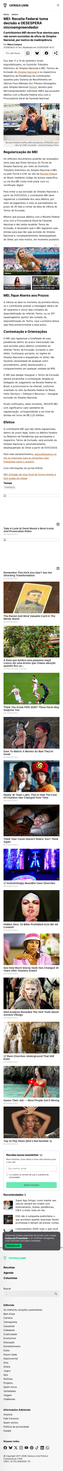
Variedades (10, 1391)
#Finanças (10, 487)
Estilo (7, 1350)
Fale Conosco (11, 1418)
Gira (6, 1362)
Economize (10, 1338)
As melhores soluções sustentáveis (23, 1309)
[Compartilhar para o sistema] (56, 53)
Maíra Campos (14, 44)
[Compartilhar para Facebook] (46, 53)
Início (6, 15)
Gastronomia (11, 1358)
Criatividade (10, 1334)
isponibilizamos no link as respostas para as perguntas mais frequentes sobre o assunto (30, 458)
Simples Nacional (27, 72)
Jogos (7, 1370)
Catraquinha (10, 1322)
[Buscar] (56, 1294)
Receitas (9, 1267)
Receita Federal (48, 173)
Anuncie (8, 1414)
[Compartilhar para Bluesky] (37, 53)
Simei (33, 87)
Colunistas (10, 1278)
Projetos (8, 1382)
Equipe (7, 1430)
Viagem (8, 1395)
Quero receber (31, 1185)
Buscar (7, 1288)
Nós (6, 1374)
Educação (9, 1342)
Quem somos (11, 1422)
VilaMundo (9, 1399)
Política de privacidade (16, 1426)
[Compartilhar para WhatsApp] (28, 53)
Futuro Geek (10, 1354)
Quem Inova (10, 1386)
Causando (9, 1326)
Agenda (8, 1272)
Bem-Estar (9, 1313)
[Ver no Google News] (13, 53)
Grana (15, 15)
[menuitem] (31, 1268)
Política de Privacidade (16, 1238)
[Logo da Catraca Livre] (16, 5)
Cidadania (9, 1330)
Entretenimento (12, 1346)
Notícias (8, 1378)
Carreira (8, 1317)
